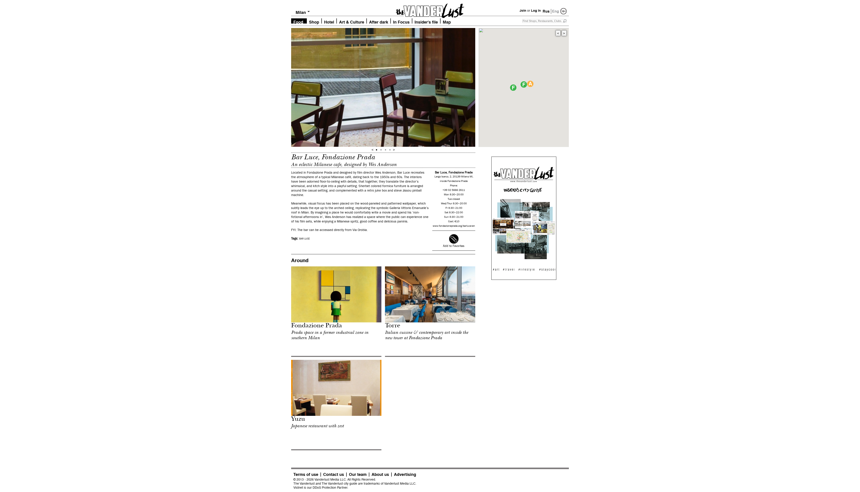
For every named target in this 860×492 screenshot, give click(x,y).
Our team (358, 475)
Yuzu (298, 419)
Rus (546, 11)
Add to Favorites (453, 246)
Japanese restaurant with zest (317, 426)
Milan (301, 12)
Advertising (405, 475)
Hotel (329, 22)
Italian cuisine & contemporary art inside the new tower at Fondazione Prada (426, 335)
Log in (536, 10)
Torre (392, 326)
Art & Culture (351, 22)
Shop (314, 22)
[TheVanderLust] (430, 9)
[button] (523, 84)
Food (298, 22)
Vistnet (298, 487)
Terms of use (305, 475)
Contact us (333, 475)
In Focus (401, 22)
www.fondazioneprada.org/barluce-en (454, 226)
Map (447, 22)
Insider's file (426, 22)
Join (523, 10)
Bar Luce (304, 238)
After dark (378, 22)
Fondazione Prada (316, 326)
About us (380, 475)
